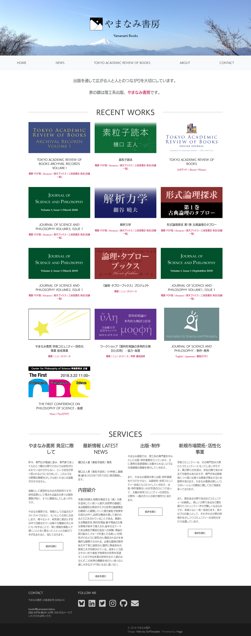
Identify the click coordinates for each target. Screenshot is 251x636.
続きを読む (51, 546)
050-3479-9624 (37, 612)
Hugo (179, 631)
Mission (202, 169)
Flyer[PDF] (63, 414)
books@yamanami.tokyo (41, 609)
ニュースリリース (129, 291)
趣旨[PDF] (202, 356)
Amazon (47, 174)
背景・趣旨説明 (138, 356)
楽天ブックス (60, 174)
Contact (227, 62)
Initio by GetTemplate (148, 631)
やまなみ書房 (139, 92)
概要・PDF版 (35, 174)
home (21, 62)
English (179, 356)
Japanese (190, 356)
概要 (116, 291)
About (185, 62)
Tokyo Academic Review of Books (122, 62)
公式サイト (182, 169)
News (60, 62)
